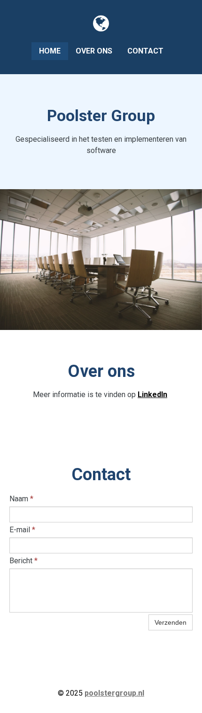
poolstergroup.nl (114, 693)
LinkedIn (152, 394)
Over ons (94, 50)
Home (50, 50)
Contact (145, 50)
